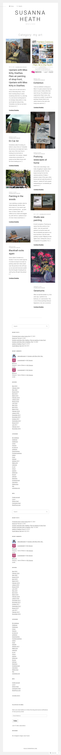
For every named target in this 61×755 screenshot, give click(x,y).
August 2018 (15, 401)
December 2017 (16, 415)
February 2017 (16, 426)
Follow (15, 721)
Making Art (15, 463)
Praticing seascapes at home (40, 159)
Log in (13, 499)
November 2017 (16, 417)
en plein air (15, 447)
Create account (16, 497)
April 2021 (14, 386)
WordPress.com (16, 505)
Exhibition (38, 83)
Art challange (15, 438)
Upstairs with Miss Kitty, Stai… (35, 356)
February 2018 (16, 411)
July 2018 (14, 403)
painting (14, 470)
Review (14, 474)
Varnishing (15, 482)
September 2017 (16, 421)
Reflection (14, 472)
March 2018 (15, 409)
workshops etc (16, 488)
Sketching (14, 478)
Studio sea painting (39, 218)
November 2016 (16, 428)
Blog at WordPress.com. (30, 748)
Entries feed (15, 501)
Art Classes (30, 360)
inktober (14, 459)
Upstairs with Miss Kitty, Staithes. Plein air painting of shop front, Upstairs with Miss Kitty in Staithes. (18, 78)
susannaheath (21, 360)
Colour (13, 443)
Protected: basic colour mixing (20, 336)
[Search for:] (25, 6)
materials (14, 465)
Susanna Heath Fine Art (39, 153)
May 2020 (14, 390)
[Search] (17, 6)
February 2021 (16, 388)
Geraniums (39, 290)
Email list (14, 338)
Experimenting (16, 451)
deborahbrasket (22, 356)
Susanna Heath (30, 16)
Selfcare (14, 476)
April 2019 (14, 394)
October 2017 (15, 419)
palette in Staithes (17, 344)
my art (13, 467)
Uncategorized (16, 480)
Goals (13, 457)
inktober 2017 (15, 461)
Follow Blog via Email (18, 704)
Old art (14, 469)
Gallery (14, 455)
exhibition (14, 449)
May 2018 (14, 405)
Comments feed (16, 503)
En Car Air (14, 141)
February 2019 (16, 397)
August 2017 (15, 423)
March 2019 (15, 395)
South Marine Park (17, 346)
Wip (13, 486)
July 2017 (14, 425)
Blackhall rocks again (16, 252)
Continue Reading (14, 110)
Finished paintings (17, 453)
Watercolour (15, 484)
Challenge (14, 439)
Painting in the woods (16, 198)
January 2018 (15, 413)
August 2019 (15, 392)
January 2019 (15, 399)
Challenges (15, 441)
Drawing (14, 445)
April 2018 (14, 407)
